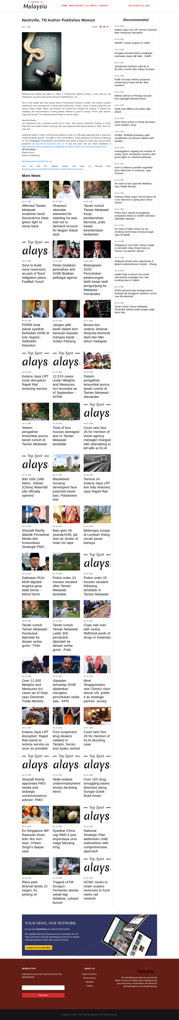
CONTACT (103, 6)
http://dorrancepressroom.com (48, 144)
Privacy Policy (89, 978)
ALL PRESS (91, 6)
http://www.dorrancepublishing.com (37, 161)
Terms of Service (89, 974)
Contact (89, 986)
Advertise (89, 982)
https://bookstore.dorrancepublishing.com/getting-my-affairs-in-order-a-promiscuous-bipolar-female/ (64, 147)
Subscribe (43, 995)
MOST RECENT (76, 6)
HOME (64, 6)
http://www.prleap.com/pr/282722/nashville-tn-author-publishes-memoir (52, 169)
